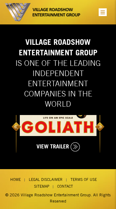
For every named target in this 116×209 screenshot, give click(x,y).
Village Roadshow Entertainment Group (56, 195)
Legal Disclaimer (45, 179)
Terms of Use (84, 179)
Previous (16, 126)
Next (99, 126)
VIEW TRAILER (53, 146)
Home (15, 179)
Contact (65, 186)
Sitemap (41, 186)
